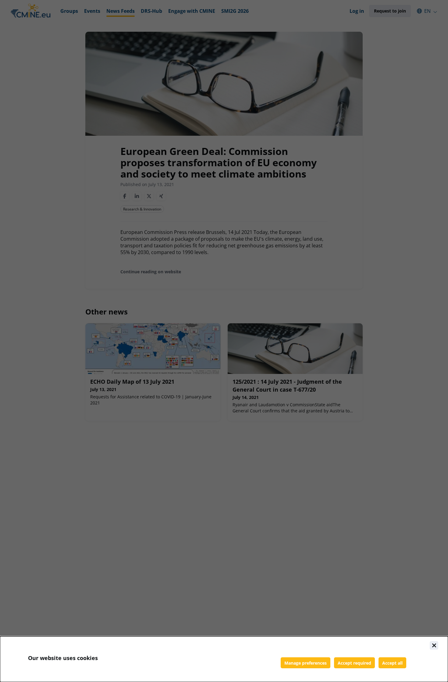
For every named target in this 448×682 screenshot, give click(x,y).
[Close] (434, 645)
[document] (224, 659)
